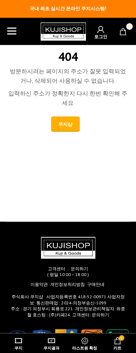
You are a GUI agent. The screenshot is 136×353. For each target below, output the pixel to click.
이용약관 (39, 284)
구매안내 (95, 284)
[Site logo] (63, 31)
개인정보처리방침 (67, 284)
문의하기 (79, 268)
